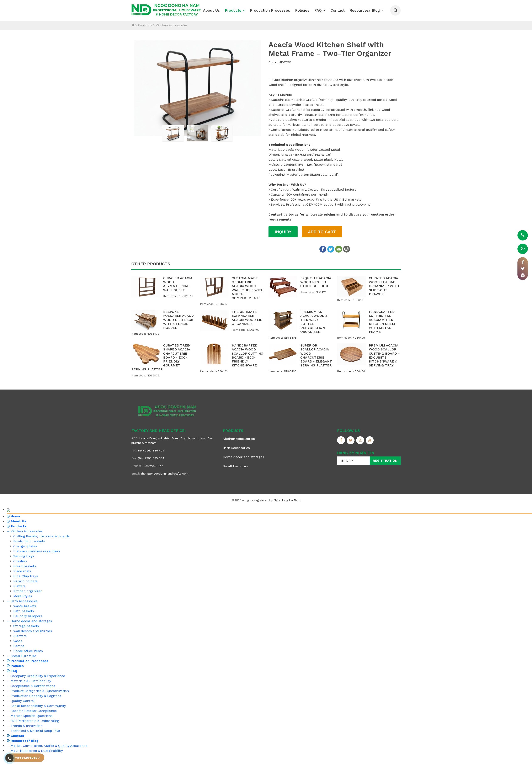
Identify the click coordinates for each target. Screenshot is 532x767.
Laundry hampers (27, 616)
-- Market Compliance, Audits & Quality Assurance (47, 746)
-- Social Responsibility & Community (36, 706)
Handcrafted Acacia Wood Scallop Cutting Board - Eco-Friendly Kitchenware (247, 355)
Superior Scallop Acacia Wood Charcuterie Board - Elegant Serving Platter (316, 355)
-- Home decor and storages (29, 621)
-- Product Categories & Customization (38, 691)
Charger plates (25, 546)
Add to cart (322, 231)
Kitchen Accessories (172, 25)
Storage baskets (26, 626)
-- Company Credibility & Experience (36, 676)
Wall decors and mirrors (32, 631)
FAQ (318, 10)
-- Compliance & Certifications (31, 686)
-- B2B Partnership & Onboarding (33, 721)
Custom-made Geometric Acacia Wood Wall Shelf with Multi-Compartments (248, 288)
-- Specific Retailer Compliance (32, 711)
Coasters (20, 561)
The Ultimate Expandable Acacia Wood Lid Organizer (247, 318)
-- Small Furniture (21, 656)
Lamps (18, 646)
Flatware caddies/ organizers (36, 551)
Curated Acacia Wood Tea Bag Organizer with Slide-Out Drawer (384, 286)
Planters (20, 636)
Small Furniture (235, 466)
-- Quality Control (21, 701)
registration (385, 460)
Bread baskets (24, 566)
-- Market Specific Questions (29, 716)
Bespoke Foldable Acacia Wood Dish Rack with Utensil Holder (178, 320)
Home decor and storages (243, 457)
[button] (137, 88)
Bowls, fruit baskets (29, 541)
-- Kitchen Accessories (25, 531)
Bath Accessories (236, 448)
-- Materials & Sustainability (29, 681)
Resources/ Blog (365, 10)
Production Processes (270, 10)
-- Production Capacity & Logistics (34, 696)
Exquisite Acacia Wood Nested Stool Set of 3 (315, 282)
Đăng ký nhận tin (355, 453)
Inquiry (283, 231)
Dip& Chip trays (25, 576)
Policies (302, 10)
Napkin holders (25, 581)
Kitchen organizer (27, 591)
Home (15, 516)
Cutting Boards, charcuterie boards (41, 536)
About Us (211, 10)
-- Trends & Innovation (25, 726)
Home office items (28, 651)
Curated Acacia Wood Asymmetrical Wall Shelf (177, 284)
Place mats (22, 571)
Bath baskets (23, 611)
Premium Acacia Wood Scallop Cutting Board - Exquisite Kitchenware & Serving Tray (384, 355)
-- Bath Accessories (22, 601)
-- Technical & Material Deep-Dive (33, 731)
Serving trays (23, 556)
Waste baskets (24, 606)
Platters (19, 586)
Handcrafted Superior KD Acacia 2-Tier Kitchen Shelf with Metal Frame (382, 322)
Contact (337, 10)
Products (234, 10)
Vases (17, 641)
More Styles (22, 596)
